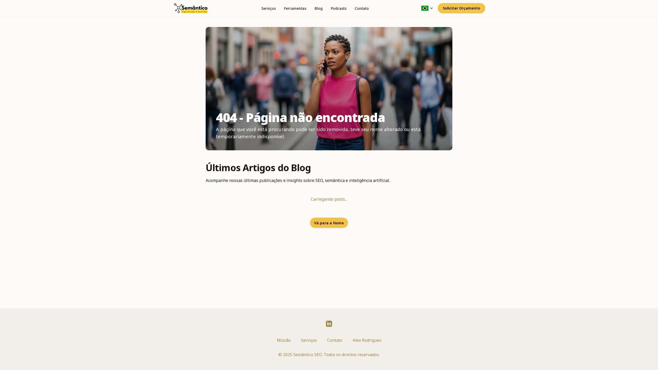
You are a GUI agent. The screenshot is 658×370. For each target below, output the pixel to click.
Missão (284, 340)
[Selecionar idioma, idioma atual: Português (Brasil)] (427, 8)
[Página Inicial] (191, 8)
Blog (319, 8)
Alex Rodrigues (367, 340)
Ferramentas (295, 8)
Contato (362, 8)
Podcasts (338, 8)
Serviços (268, 8)
